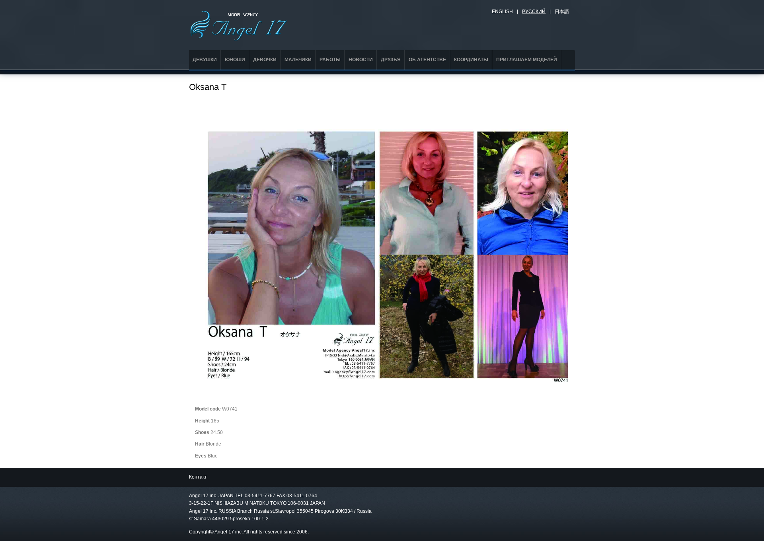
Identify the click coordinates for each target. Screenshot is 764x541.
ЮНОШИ (235, 59)
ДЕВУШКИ (205, 59)
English (502, 11)
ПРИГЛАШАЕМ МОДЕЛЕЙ (526, 59)
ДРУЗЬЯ (391, 59)
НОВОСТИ (361, 59)
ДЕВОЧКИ (265, 59)
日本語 (562, 11)
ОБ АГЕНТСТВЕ (427, 59)
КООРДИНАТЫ (471, 59)
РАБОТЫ (330, 59)
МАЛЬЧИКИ (298, 59)
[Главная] (238, 24)
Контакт (198, 477)
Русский (534, 11)
